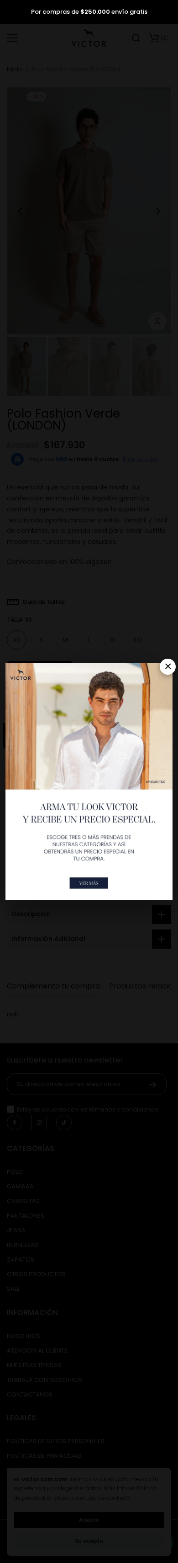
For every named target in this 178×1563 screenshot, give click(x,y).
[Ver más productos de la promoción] (89, 882)
